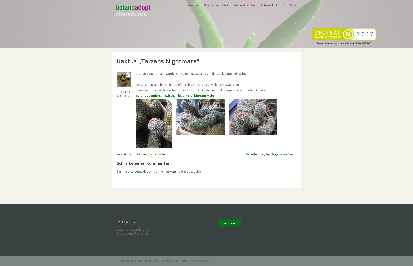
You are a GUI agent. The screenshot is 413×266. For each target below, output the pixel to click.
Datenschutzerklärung (132, 229)
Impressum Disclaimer (132, 233)
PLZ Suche (229, 223)
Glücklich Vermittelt (216, 5)
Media (292, 5)
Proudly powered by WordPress (136, 261)
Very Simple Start (185, 261)
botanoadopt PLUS (272, 5)
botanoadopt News (245, 5)
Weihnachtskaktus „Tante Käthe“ (143, 154)
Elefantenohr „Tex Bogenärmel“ (267, 154)
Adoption (193, 5)
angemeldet (139, 171)
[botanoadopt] (133, 11)
